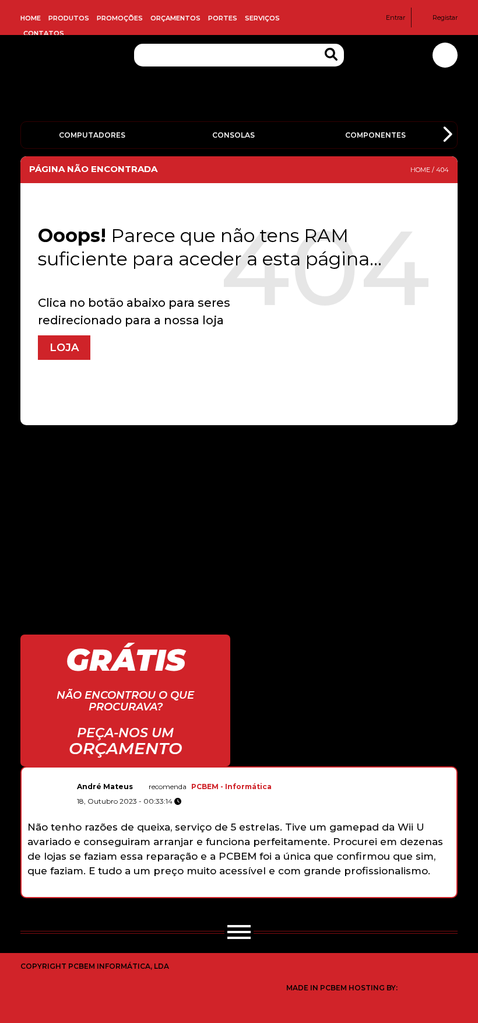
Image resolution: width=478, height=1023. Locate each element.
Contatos (43, 33)
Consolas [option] (233, 135)
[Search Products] (331, 54)
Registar (445, 17)
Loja (64, 347)
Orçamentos (175, 18)
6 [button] (248, 891)
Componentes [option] (375, 135)
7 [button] (260, 891)
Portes (222, 18)
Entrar (395, 17)
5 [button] (236, 891)
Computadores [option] (92, 135)
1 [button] (187, 891)
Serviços (262, 18)
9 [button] (285, 891)
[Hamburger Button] (239, 934)
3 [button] (211, 891)
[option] (239, 827)
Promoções (120, 18)
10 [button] (297, 891)
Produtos (68, 18)
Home (30, 18)
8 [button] (272, 891)
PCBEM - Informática (231, 786)
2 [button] (199, 891)
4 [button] (223, 891)
